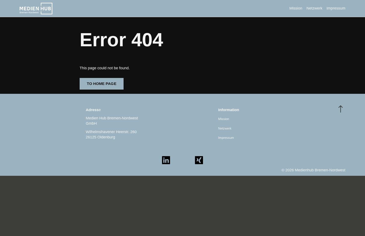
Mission (295, 8)
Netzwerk (314, 8)
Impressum (336, 8)
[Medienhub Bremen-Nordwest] (36, 8)
